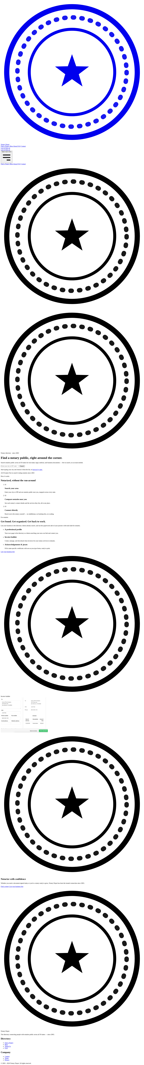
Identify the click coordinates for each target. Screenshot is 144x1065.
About (15, 146)
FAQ (19, 146)
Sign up (7, 148)
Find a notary (5, 886)
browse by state (38, 469)
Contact (23, 146)
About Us (8, 1046)
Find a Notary (5, 146)
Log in (3, 148)
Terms (7, 1058)
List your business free (8, 552)
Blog (11, 146)
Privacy (7, 1060)
